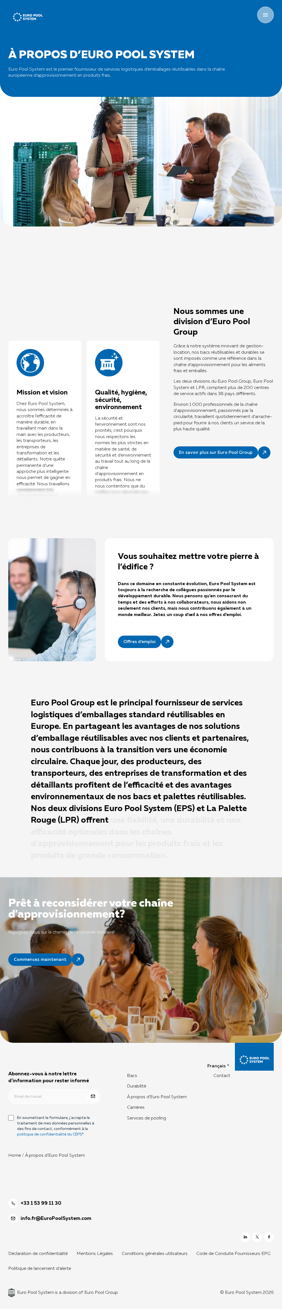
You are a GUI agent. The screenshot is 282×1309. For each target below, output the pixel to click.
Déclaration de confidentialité (38, 1253)
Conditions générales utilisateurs (155, 1253)
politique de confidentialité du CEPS (49, 1134)
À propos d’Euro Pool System (157, 1097)
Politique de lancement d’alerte (39, 1269)
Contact (221, 1076)
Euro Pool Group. (101, 1292)
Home (14, 1155)
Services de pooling (146, 1118)
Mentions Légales (95, 1253)
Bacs (132, 1076)
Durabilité (136, 1086)
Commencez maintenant (40, 960)
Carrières (136, 1107)
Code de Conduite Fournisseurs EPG (233, 1253)
